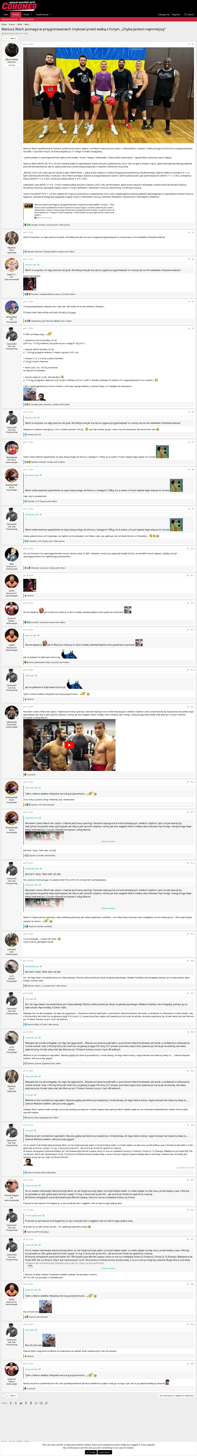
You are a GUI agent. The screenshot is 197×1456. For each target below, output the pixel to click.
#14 (192, 670)
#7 (193, 442)
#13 (192, 629)
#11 (192, 575)
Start (6, 14)
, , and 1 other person (50, 225)
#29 (192, 1324)
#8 (193, 469)
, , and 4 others (53, 294)
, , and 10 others (48, 462)
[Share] (189, 44)
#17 (192, 812)
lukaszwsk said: (31, 818)
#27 (192, 1239)
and (34, 434)
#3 (193, 259)
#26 (192, 1210)
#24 (192, 1125)
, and (42, 804)
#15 (192, 706)
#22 (192, 1032)
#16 (192, 782)
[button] (32, 14)
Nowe (26, 14)
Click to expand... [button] (109, 841)
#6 (193, 412)
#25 (192, 1180)
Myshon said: (30, 264)
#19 (192, 934)
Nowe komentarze (9, 19)
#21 (192, 993)
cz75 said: (29, 999)
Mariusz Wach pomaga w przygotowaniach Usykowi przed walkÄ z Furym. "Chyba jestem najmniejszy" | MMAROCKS (92, 204)
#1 (193, 44)
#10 (192, 548)
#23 (192, 1071)
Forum (16, 14)
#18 (192, 863)
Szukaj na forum (26, 19)
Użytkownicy (42, 14)
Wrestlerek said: (32, 475)
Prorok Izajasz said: (33, 1215)
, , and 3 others (50, 404)
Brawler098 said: (32, 868)
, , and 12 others (51, 321)
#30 (192, 1363)
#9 (193, 509)
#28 (192, 1284)
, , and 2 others (50, 251)
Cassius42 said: (31, 787)
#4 (193, 301)
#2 (193, 232)
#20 (192, 960)
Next (12, 38)
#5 (193, 328)
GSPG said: (29, 675)
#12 (192, 603)
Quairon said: (30, 635)
